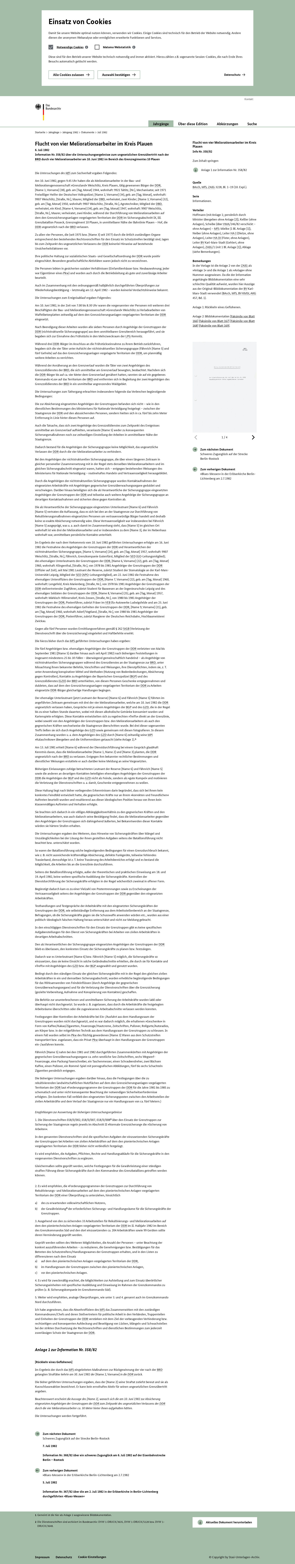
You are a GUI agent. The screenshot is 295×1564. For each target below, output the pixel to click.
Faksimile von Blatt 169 (214, 326)
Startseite (40, 132)
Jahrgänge (53, 132)
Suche (252, 124)
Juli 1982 (102, 132)
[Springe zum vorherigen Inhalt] (196, 437)
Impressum (42, 1557)
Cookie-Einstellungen (92, 1557)
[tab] (72, 47)
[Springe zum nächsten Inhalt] (253, 437)
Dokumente (87, 132)
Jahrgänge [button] (161, 124)
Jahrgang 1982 (70, 132)
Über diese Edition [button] (193, 124)
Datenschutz (232, 74)
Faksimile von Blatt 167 (214, 321)
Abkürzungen (227, 124)
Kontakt (248, 99)
